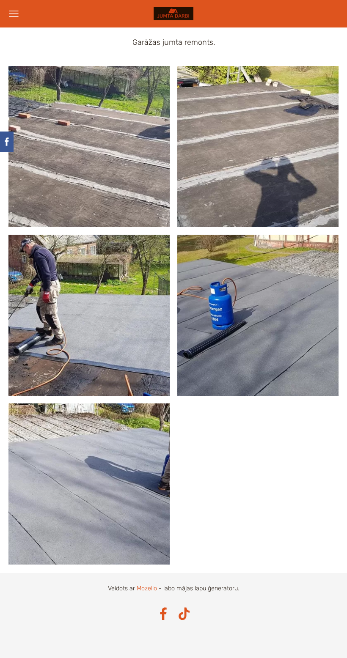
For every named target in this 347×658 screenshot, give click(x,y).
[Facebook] (163, 614)
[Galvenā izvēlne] (13, 13)
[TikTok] (184, 614)
